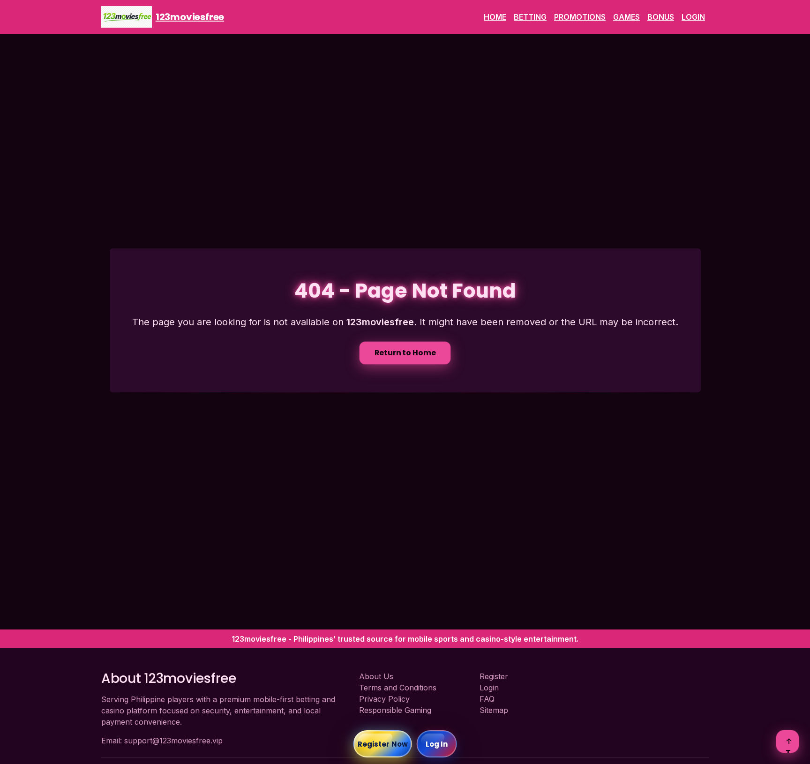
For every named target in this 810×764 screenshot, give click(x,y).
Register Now (383, 744)
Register (494, 676)
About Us (376, 676)
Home (495, 17)
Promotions (580, 17)
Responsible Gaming (395, 710)
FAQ (487, 699)
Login (693, 17)
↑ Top (789, 744)
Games (626, 17)
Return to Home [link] (405, 352)
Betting (530, 17)
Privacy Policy (384, 699)
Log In (437, 744)
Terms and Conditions (397, 687)
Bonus (660, 17)
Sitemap (494, 710)
